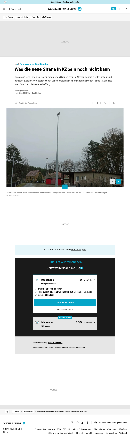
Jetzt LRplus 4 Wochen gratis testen (65, 2)
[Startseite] (7, 412)
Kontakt (88, 433)
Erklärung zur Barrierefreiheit (60, 433)
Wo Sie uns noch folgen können (113, 423)
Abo (113, 9)
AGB (59, 429)
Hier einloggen (78, 249)
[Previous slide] (112, 181)
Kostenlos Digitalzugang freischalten (70, 347)
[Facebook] (87, 423)
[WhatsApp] (77, 423)
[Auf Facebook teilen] (93, 103)
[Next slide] (118, 181)
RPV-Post (123, 429)
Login (125, 9)
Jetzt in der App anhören (28, 103)
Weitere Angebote (55, 343)
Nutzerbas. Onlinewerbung (80, 429)
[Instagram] (72, 423)
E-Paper (12, 9)
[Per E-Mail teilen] (99, 103)
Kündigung (112, 429)
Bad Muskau (9, 17)
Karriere (51, 429)
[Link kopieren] (87, 103)
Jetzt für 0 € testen (65, 302)
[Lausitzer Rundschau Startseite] (65, 9)
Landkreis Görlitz (22, 17)
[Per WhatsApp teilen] (105, 103)
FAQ (64, 429)
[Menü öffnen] (4, 9)
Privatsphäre (40, 429)
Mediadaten (99, 429)
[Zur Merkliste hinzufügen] (113, 103)
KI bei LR (79, 433)
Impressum (99, 433)
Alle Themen (46, 17)
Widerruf (123, 433)
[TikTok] (82, 423)
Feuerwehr (35, 17)
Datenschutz (111, 433)
